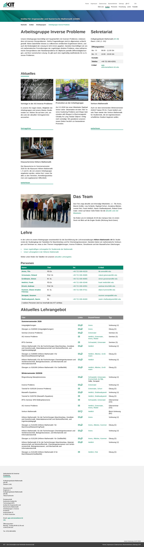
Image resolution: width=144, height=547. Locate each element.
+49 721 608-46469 (80, 299)
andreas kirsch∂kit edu (106, 286)
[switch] (140, 3)
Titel (49, 267)
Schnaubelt (92, 342)
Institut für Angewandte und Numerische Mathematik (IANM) (50, 19)
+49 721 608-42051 (80, 286)
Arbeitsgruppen (41, 24)
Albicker (98, 354)
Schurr (99, 389)
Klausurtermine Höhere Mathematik (36, 162)
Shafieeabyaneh (101, 392)
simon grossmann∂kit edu (107, 279)
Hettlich (91, 336)
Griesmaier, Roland (29, 275)
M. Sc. (49, 279)
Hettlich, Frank (27, 282)
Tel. (74, 267)
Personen (114, 7)
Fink (96, 452)
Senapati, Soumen (29, 295)
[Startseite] (140, 7)
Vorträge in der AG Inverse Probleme (36, 104)
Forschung (122, 7)
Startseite (24, 24)
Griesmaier (92, 333)
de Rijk (100, 379)
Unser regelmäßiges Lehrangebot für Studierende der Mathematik (48, 249)
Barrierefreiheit (112, 3)
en (135, 3)
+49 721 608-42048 (80, 282)
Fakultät (135, 7)
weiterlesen (95, 128)
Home (87, 3)
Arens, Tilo (26, 271)
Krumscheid (92, 379)
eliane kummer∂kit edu (106, 290)
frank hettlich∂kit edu (106, 282)
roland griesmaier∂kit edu (107, 275)
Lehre (129, 7)
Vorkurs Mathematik (99, 103)
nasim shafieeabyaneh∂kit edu (109, 299)
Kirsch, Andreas (28, 286)
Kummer (103, 425)
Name (24, 267)
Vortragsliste (26, 128)
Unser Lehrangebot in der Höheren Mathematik (41, 252)
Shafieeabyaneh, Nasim (31, 299)
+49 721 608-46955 (80, 279)
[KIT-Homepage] (8, 5)
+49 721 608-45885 (80, 275)
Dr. (48, 299)
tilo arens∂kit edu (104, 271)
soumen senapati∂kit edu (107, 295)
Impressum (94, 3)
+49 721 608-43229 (80, 271)
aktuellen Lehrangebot (63, 257)
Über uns (101, 7)
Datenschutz (102, 3)
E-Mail (101, 267)
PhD (48, 295)
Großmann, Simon (29, 279)
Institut (107, 7)
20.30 (116, 39)
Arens (90, 325)
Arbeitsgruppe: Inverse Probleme (59, 24)
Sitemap (121, 3)
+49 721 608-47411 (80, 290)
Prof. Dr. (50, 275)
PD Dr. (49, 271)
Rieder (96, 338)
